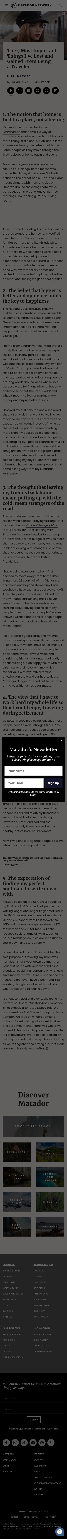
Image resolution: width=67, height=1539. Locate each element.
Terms (42, 791)
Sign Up (53, 783)
